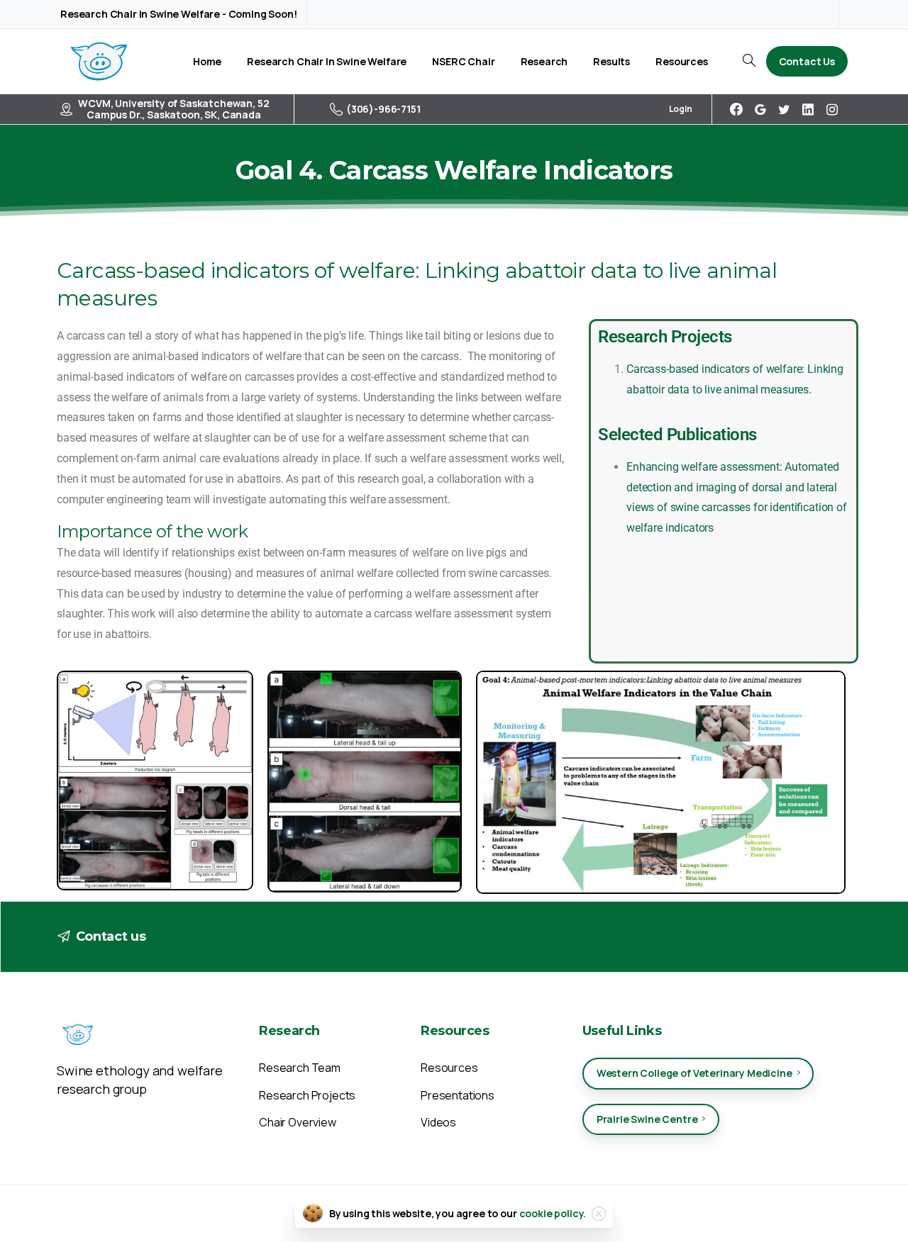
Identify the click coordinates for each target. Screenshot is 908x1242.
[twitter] (784, 109)
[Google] (760, 109)
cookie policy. (553, 1213)
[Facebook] (736, 109)
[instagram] (832, 109)
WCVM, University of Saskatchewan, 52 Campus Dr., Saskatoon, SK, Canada (173, 109)
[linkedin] (808, 109)
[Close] (599, 1214)
